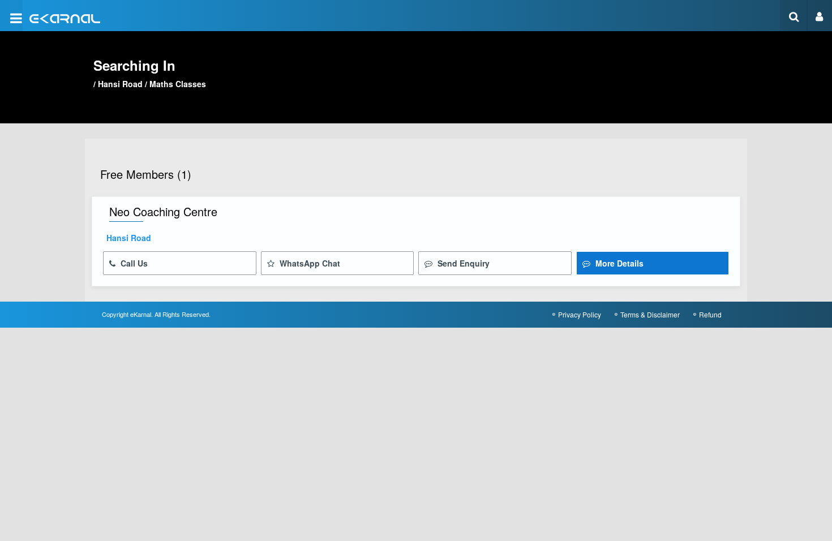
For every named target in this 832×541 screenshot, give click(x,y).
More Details (618, 263)
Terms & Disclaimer (650, 314)
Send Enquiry (462, 263)
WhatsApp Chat (308, 263)
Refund (710, 314)
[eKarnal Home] (65, 17)
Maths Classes (177, 83)
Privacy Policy (579, 314)
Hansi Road (120, 83)
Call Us (133, 263)
